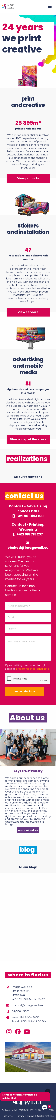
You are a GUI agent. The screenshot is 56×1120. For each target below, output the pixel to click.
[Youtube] (27, 1033)
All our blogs (28, 867)
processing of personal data (32, 668)
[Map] (28, 917)
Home (30, 1116)
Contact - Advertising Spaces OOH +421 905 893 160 (28, 511)
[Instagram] (9, 1033)
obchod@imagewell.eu (28, 547)
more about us (28, 830)
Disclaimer (8, 1116)
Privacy (20, 1116)
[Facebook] (18, 1033)
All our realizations (28, 477)
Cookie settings (45, 1116)
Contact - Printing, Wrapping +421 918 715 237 (28, 529)
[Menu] (49, 6)
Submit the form (24, 691)
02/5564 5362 (21, 1011)
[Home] (8, 6)
